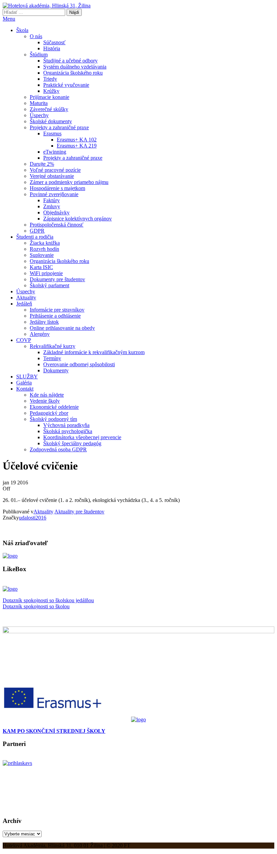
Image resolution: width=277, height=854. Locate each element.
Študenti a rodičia (34, 237)
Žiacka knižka (45, 243)
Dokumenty (56, 370)
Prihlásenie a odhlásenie (55, 316)
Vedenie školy (45, 401)
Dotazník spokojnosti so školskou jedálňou (48, 600)
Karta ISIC (41, 267)
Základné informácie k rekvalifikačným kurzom (94, 352)
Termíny (52, 358)
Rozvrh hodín (44, 249)
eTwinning (54, 152)
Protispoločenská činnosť (56, 225)
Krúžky (51, 91)
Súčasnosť (54, 42)
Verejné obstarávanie (52, 176)
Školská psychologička (67, 431)
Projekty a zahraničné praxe (59, 127)
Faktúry (51, 200)
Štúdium (39, 54)
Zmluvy (51, 206)
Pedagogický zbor (49, 413)
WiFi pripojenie (46, 273)
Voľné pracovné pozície (55, 170)
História (51, 48)
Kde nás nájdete (47, 395)
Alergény (40, 334)
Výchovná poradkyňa (66, 425)
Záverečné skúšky (49, 109)
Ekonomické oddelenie (54, 407)
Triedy (50, 79)
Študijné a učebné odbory (70, 60)
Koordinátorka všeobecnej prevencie (82, 437)
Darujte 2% (42, 164)
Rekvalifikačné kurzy (52, 346)
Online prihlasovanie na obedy (62, 328)
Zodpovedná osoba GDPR (58, 449)
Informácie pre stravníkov (57, 310)
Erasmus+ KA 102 (77, 139)
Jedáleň (24, 303)
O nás (36, 36)
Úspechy (39, 115)
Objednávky (56, 212)
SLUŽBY (27, 376)
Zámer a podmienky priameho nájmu (69, 182)
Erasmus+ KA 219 (77, 146)
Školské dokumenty (51, 121)
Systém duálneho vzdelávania (74, 67)
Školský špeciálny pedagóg (72, 443)
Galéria (24, 382)
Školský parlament (49, 285)
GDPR (37, 231)
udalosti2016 (32, 518)
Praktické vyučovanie (66, 85)
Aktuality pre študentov (79, 511)
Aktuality (26, 297)
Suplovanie (42, 255)
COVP (23, 340)
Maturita (39, 103)
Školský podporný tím (53, 419)
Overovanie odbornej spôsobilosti (79, 364)
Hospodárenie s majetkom (57, 188)
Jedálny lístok (44, 322)
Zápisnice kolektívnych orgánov (77, 218)
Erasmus (52, 133)
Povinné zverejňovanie (54, 194)
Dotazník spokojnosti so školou (36, 606)
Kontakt (24, 389)
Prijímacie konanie (49, 97)
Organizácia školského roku (73, 73)
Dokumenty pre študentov (57, 279)
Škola (22, 30)
